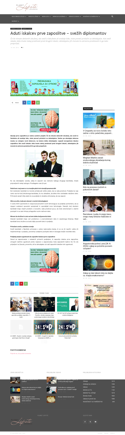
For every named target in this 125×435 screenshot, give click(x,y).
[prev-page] (42, 342)
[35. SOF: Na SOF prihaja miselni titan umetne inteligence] (67, 304)
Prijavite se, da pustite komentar (20, 353)
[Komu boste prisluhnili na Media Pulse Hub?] (67, 327)
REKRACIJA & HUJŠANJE (59, 17)
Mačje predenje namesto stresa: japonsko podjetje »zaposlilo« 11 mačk (21, 315)
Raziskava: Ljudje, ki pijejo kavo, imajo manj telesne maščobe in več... (97, 216)
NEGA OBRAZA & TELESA (18, 17)
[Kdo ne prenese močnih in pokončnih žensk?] (99, 177)
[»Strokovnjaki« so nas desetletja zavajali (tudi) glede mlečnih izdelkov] (15, 380)
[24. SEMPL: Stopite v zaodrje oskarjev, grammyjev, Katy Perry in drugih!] (21, 327)
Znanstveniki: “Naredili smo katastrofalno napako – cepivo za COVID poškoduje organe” (68, 380)
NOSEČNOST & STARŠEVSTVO (90, 17)
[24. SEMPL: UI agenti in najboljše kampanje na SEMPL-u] (44, 327)
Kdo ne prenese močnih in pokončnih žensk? (94, 188)
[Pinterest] (33, 103)
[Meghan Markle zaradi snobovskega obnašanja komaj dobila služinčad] (99, 147)
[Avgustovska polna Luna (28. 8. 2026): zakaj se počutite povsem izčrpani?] (99, 233)
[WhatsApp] (38, 103)
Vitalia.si (112, 433)
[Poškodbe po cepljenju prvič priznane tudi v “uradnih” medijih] (51, 390)
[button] (112, 17)
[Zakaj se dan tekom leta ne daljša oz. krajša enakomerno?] (99, 263)
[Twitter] (29, 103)
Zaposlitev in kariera (26, 28)
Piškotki (106, 433)
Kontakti (100, 433)
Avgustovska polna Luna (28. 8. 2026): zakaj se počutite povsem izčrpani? (97, 246)
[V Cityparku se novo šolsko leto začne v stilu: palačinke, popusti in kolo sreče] (99, 120)
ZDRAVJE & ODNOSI (74, 17)
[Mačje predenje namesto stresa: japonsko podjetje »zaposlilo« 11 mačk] (21, 304)
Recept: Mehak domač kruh (66, 397)
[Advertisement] (62, 63)
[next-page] (45, 342)
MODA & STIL (45, 17)
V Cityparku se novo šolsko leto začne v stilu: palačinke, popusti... (98, 132)
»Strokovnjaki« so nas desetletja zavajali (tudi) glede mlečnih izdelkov (31, 380)
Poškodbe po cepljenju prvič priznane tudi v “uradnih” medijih (67, 388)
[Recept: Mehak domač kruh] (51, 399)
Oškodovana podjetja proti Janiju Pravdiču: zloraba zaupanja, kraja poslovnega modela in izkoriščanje (44, 315)
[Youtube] (95, 422)
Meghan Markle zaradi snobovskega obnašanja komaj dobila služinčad (96, 160)
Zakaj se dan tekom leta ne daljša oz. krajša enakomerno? (98, 274)
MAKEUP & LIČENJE (33, 17)
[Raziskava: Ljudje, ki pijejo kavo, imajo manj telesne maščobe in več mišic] (99, 204)
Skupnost (14, 21)
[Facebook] (24, 103)
